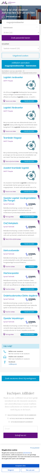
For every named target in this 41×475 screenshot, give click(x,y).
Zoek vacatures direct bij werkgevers (20, 378)
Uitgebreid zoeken (20, 55)
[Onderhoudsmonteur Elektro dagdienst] (20, 303)
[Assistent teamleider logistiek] (20, 179)
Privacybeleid (34, 448)
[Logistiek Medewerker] (20, 119)
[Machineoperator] (20, 280)
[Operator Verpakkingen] (20, 325)
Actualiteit (5, 44)
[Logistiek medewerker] (20, 88)
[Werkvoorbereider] (20, 258)
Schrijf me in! (20, 435)
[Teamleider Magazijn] (20, 149)
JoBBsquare (13, 364)
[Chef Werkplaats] (20, 233)
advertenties (26, 453)
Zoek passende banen (20, 38)
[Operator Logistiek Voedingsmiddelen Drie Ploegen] (20, 207)
